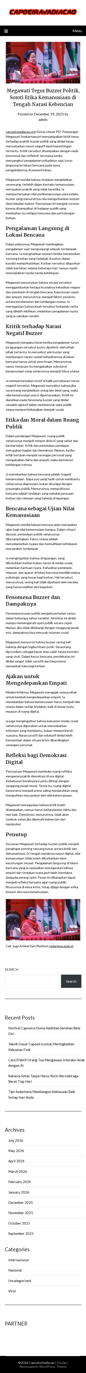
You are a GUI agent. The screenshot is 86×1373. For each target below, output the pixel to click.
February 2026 (19, 1182)
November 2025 (20, 1213)
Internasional (18, 1260)
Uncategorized (19, 1281)
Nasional (15, 1270)
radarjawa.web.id (61, 946)
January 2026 (18, 1192)
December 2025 (20, 1202)
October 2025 (19, 1223)
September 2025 (20, 1233)
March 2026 (17, 1171)
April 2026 (16, 1161)
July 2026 (15, 1140)
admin (43, 119)
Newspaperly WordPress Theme (43, 1366)
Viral (12, 1291)
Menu (77, 31)
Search (11, 969)
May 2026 (16, 1151)
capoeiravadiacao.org (21, 132)
